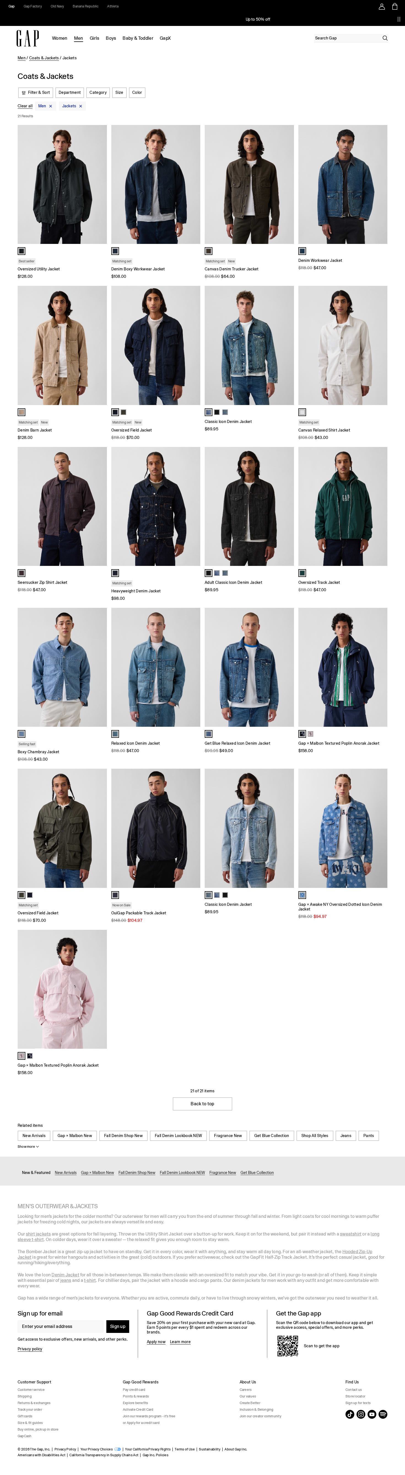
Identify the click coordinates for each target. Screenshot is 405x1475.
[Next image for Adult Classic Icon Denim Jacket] (287, 506)
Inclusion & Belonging (257, 1410)
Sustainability (209, 1449)
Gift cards (25, 1416)
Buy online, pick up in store (38, 1429)
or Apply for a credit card (141, 1423)
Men (78, 38)
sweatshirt (350, 1234)
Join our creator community (260, 1416)
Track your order (30, 1410)
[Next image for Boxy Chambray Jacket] (100, 667)
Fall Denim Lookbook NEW (178, 1135)
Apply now (156, 1342)
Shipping (25, 1396)
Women (60, 38)
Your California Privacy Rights (148, 1449)
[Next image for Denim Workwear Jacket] (380, 184)
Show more (26, 1147)
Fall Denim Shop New (123, 1135)
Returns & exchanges (34, 1403)
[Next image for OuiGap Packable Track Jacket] (193, 828)
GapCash (25, 1436)
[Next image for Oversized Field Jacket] (193, 345)
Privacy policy (30, 1349)
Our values (248, 1396)
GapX (165, 38)
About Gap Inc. (236, 1449)
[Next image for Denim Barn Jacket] (100, 345)
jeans (65, 1280)
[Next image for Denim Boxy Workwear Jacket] (193, 184)
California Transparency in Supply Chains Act (103, 1455)
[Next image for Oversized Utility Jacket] (100, 184)
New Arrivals (34, 1135)
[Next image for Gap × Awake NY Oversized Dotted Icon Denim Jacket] (380, 828)
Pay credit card (134, 1390)
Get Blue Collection (271, 1135)
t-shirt (90, 1280)
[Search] (385, 38)
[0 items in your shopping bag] (394, 6)
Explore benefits (135, 1403)
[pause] (398, 19)
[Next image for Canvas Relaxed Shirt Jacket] (380, 345)
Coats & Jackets (44, 58)
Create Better (250, 1403)
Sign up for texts (358, 1403)
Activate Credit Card (138, 1410)
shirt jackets (38, 1234)
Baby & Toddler (138, 38)
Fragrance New (228, 1135)
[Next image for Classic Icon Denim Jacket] (287, 345)
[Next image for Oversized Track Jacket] (380, 506)
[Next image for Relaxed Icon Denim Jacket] (193, 667)
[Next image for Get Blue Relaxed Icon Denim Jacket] (287, 667)
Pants (368, 1135)
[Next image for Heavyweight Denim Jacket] (193, 506)
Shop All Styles (314, 1135)
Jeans (346, 1135)
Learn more (180, 1342)
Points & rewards (136, 1396)
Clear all (25, 106)
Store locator (355, 1396)
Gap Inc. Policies (155, 1455)
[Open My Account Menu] (382, 6)
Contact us (353, 1390)
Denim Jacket (65, 1274)
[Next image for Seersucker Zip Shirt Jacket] (100, 506)
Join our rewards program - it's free (149, 1416)
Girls (94, 38)
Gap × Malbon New (75, 1135)
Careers (246, 1390)
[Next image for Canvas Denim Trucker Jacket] (287, 184)
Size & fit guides (30, 1423)
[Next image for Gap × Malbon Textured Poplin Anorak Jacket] (380, 667)
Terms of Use (185, 1449)
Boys (111, 38)
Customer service (31, 1390)
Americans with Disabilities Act (41, 1455)
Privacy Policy (65, 1449)
